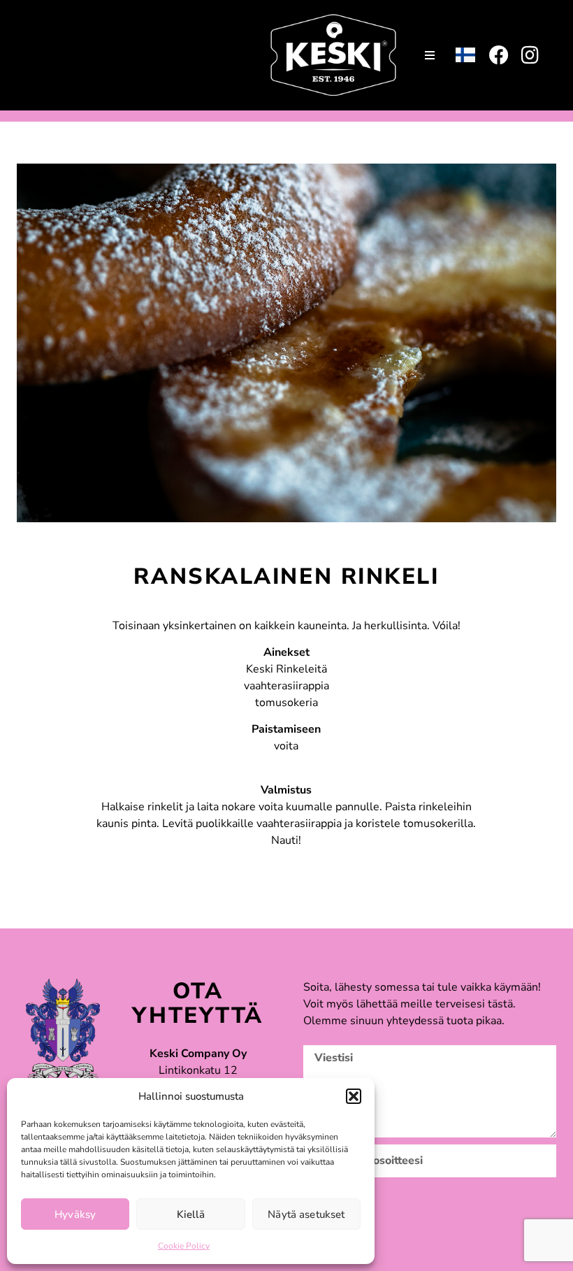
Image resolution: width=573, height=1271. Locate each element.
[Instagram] (529, 55)
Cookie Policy (184, 1245)
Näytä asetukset (306, 1214)
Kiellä (191, 1214)
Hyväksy (75, 1214)
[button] (354, 1096)
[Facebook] (499, 55)
